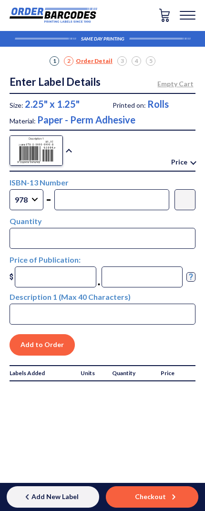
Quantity (26, 220)
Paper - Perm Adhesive (86, 119)
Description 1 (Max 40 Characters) (70, 296)
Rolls (158, 104)
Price (179, 162)
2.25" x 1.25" (52, 104)
